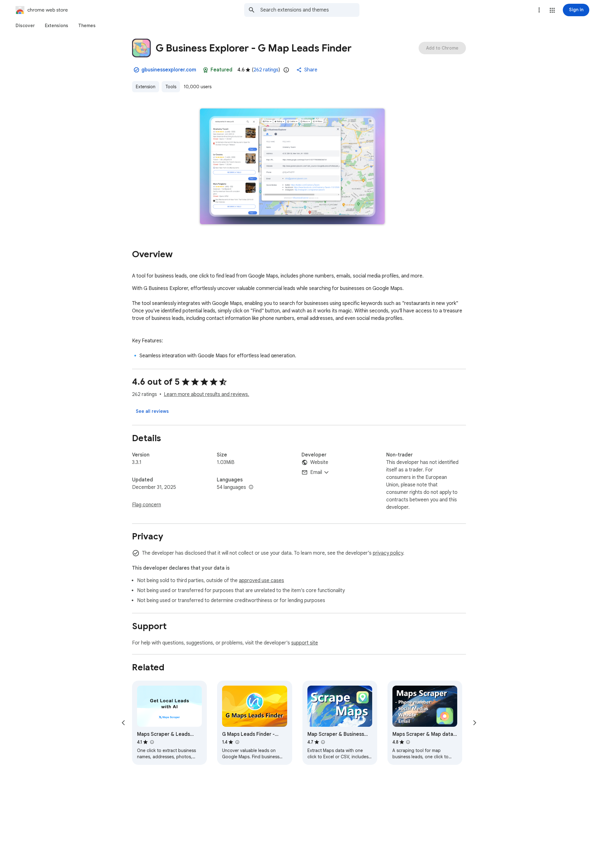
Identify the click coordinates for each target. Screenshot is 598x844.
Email (316, 472)
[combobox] (309, 10)
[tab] (25, 25)
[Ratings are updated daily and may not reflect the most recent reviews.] (286, 70)
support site (304, 643)
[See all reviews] (152, 411)
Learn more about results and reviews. (206, 394)
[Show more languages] (251, 487)
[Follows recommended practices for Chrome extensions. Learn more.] (205, 69)
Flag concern (146, 505)
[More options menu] (539, 10)
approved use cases (261, 580)
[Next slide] (474, 722)
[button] (552, 10)
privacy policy (388, 553)
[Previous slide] (123, 722)
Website (319, 462)
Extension (145, 86)
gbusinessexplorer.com (168, 70)
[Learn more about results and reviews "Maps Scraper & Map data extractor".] (408, 742)
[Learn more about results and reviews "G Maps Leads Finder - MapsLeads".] (237, 742)
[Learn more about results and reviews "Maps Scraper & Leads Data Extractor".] (151, 742)
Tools (170, 86)
